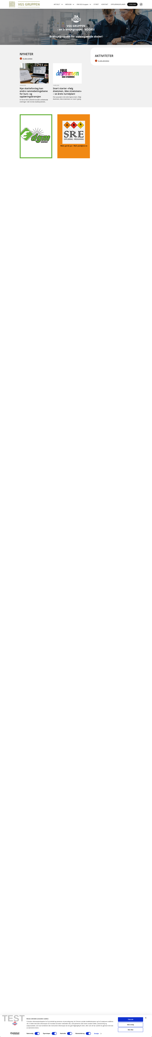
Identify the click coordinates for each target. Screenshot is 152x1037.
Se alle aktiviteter (103, 61)
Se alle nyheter (27, 59)
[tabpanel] (76, 27)
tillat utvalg (130, 1024)
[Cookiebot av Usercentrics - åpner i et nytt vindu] (15, 1033)
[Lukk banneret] (145, 1017)
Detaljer (96, 1033)
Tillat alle (130, 1019)
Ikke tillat (130, 1029)
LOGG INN (132, 4)
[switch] (54, 1033)
